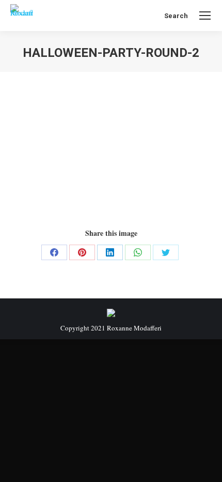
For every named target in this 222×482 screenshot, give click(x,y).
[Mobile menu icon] (205, 15)
